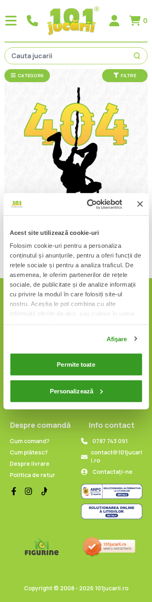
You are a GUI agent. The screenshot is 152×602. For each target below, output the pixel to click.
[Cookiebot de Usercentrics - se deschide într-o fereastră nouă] (90, 204)
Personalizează (71, 390)
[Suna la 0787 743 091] (32, 20)
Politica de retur (32, 475)
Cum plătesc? (29, 452)
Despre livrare (29, 463)
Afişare (117, 338)
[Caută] (138, 56)
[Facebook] (14, 491)
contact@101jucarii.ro (116, 456)
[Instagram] (28, 491)
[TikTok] (43, 491)
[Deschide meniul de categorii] (10, 20)
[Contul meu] (114, 20)
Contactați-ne (112, 471)
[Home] (73, 20)
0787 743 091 (110, 441)
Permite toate (76, 364)
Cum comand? (29, 441)
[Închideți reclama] (140, 204)
